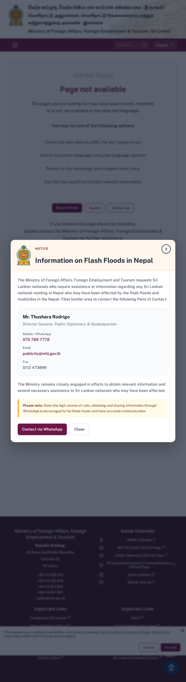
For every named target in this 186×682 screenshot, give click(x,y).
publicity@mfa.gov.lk (42, 353)
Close (79, 429)
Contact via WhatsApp (42, 429)
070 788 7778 (36, 339)
